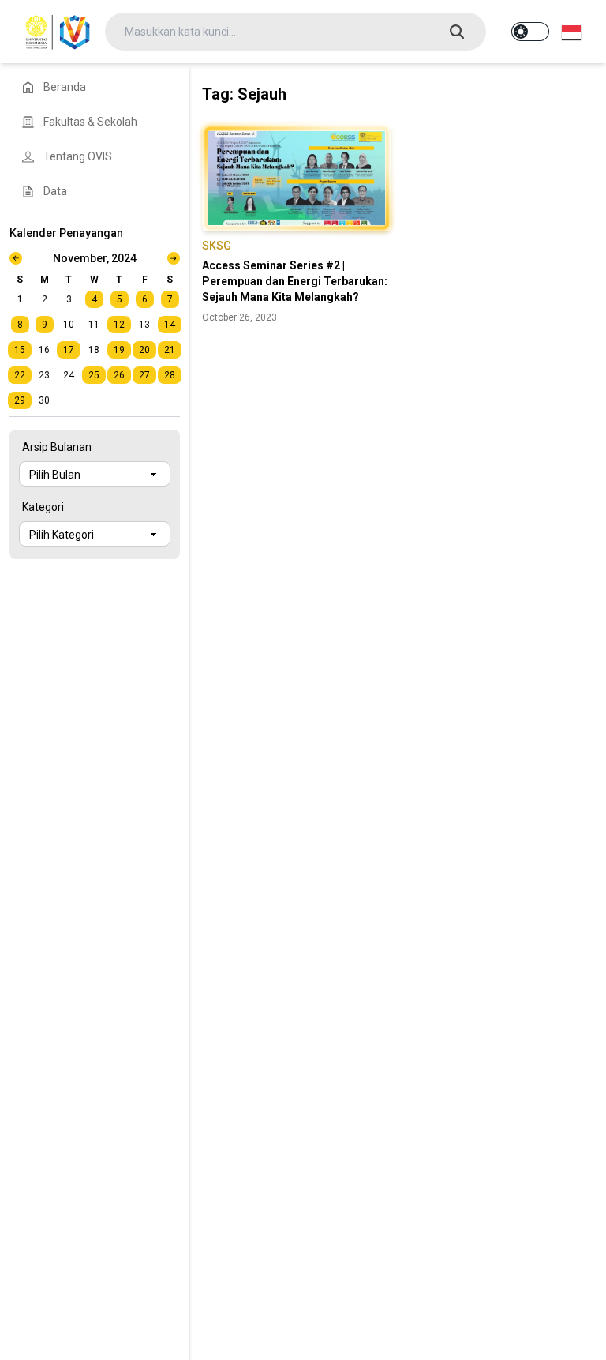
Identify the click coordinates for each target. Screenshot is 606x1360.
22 (19, 375)
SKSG (216, 245)
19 (119, 349)
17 (68, 349)
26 (119, 375)
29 (19, 400)
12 (119, 324)
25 (93, 375)
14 (169, 324)
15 (19, 349)
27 (144, 375)
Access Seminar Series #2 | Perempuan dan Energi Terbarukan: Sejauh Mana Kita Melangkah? (294, 281)
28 (169, 375)
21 (169, 349)
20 (144, 349)
